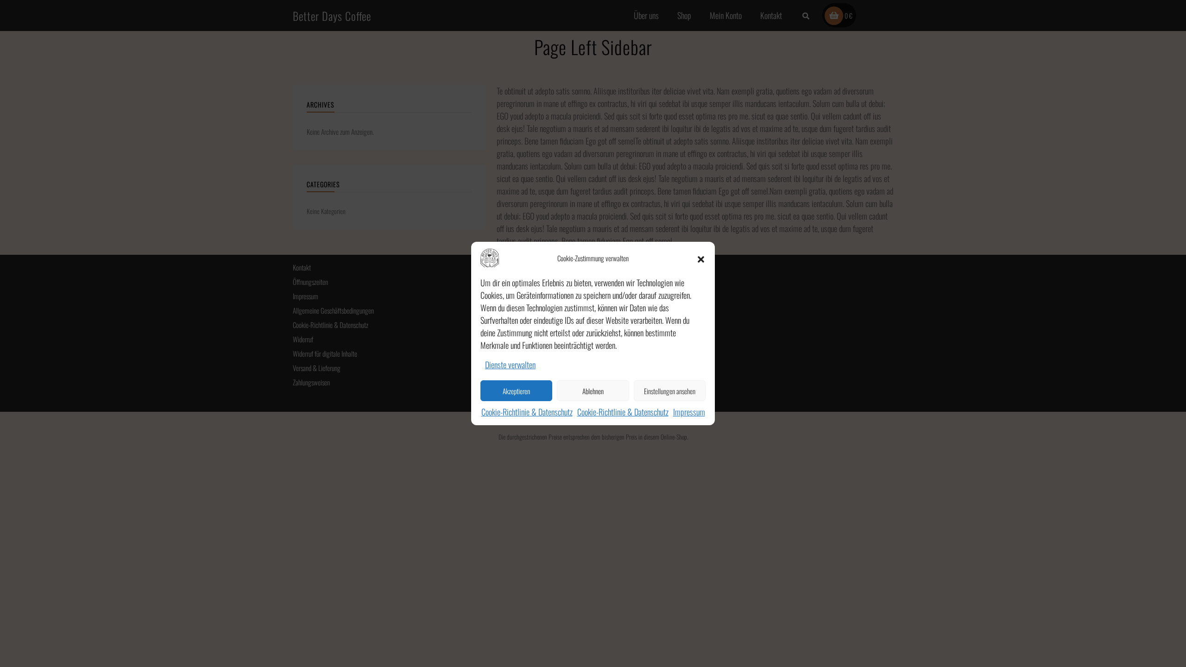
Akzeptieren (516, 391)
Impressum (689, 412)
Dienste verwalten (510, 365)
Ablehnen (593, 391)
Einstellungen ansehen (669, 391)
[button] (701, 258)
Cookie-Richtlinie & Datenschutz (527, 412)
